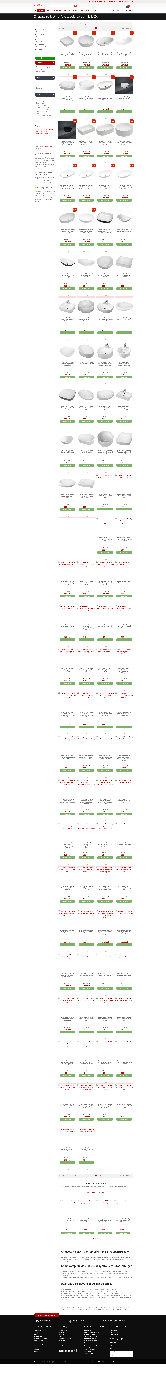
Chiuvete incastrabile (41, 37)
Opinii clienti (87, 1351)
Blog (108, 10)
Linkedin (63, 1351)
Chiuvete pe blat (40, 34)
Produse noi (67, 10)
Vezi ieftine (95, 1192)
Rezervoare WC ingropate (40, 1338)
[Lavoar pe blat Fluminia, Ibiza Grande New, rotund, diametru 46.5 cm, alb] (104, 1208)
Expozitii (61, 1344)
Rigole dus (36, 1351)
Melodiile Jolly (62, 1346)
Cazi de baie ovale (38, 1342)
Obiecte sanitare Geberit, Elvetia (43, 133)
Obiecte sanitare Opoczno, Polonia (44, 140)
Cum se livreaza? (114, 1332)
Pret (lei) (39, 77)
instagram (72, 1351)
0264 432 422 (87, 1344)
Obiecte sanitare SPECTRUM (42, 144)
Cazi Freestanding (38, 1344)
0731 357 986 (130, 1)
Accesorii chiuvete (40, 52)
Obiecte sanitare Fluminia (42, 131)
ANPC (113, 1362)
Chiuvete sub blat (40, 39)
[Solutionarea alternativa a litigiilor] (121, 1355)
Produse (40, 10)
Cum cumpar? (113, 1330)
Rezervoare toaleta (39, 1336)
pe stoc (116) (46, 58)
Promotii (75, 10)
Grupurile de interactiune (65, 1338)
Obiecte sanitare (65, 24)
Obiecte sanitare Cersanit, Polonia (44, 129)
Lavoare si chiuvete (39, 1330)
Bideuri (35, 1334)
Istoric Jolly (61, 1332)
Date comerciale (88, 1353)
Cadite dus (36, 1349)
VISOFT (88, 10)
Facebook (60, 1351)
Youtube (66, 1351)
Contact (94, 10)
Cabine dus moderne (39, 1346)
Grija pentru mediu (64, 1342)
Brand (38, 94)
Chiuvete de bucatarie (41, 49)
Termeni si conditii (85, 1362)
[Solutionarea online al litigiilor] (121, 1352)
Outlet (82, 10)
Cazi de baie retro (38, 1340)
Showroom (57, 10)
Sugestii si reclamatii (89, 1349)
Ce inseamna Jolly (63, 1330)
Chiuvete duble (40, 44)
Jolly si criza (62, 1340)
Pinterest (69, 1351)
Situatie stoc (40, 62)
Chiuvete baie (48, 199)
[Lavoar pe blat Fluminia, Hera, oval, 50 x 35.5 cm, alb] (86, 1208)
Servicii (113, 10)
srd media (129, 1362)
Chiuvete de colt (40, 42)
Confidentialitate (96, 1362)
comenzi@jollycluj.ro (103, 1)
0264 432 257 (94, 1340)
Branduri (48, 10)
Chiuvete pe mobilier (41, 32)
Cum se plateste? (114, 1334)
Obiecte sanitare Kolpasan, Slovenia (45, 138)
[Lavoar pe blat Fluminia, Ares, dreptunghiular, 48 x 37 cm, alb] (123, 1208)
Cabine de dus (37, 1347)
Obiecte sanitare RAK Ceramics (43, 142)
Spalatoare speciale (41, 47)
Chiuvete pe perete (41, 27)
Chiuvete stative (40, 29)
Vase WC (36, 1332)
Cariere (61, 1336)
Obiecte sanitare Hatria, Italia (43, 135)
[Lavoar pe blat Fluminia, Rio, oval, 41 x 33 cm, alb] (68, 1208)
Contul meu (127, 10)
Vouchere (120, 10)
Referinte (61, 1334)
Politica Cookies (106, 1362)
